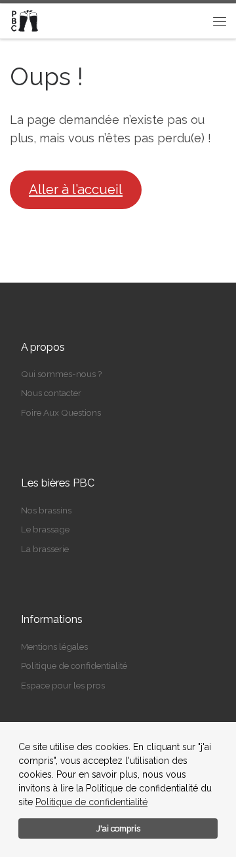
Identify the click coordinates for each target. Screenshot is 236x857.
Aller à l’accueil (76, 189)
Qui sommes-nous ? (61, 374)
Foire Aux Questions (61, 412)
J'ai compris (118, 828)
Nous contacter (51, 393)
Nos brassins (46, 510)
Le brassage (45, 529)
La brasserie (45, 549)
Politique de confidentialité (91, 802)
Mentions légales (54, 646)
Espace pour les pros (63, 685)
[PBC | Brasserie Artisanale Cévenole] (25, 19)
